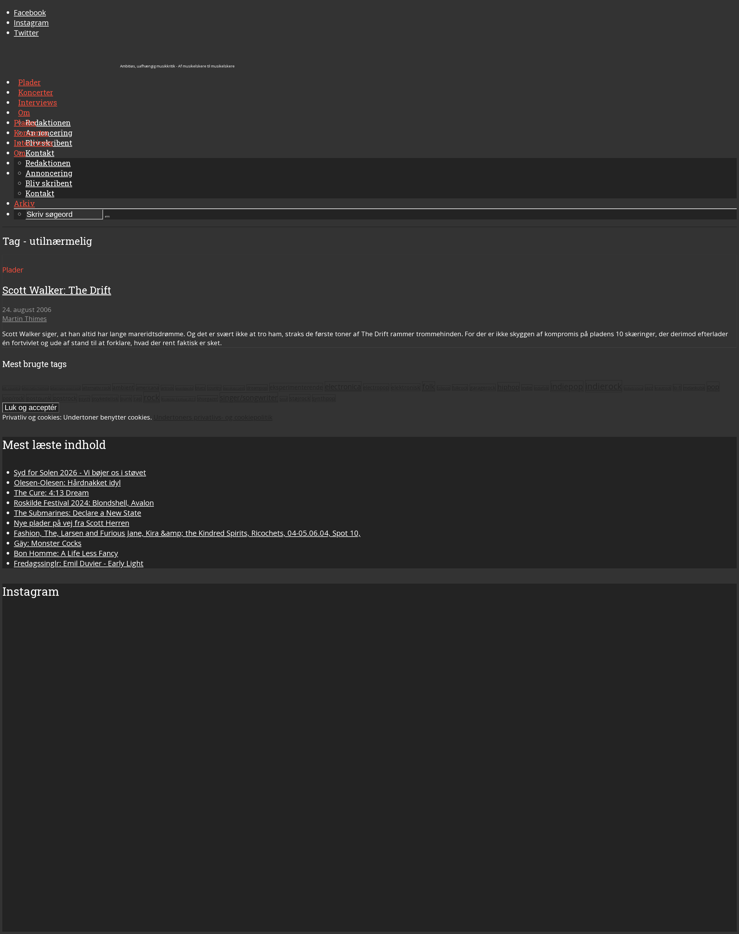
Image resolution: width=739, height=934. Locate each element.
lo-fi (677, 387)
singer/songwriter (249, 397)
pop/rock (13, 398)
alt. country (11, 388)
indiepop (567, 386)
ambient (123, 387)
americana (147, 387)
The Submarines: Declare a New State (77, 513)
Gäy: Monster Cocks (47, 543)
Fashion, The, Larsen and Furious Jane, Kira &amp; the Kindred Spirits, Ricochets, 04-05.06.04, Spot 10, (187, 533)
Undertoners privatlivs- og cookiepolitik (213, 417)
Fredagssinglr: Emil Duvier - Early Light (78, 563)
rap (137, 398)
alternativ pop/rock (65, 388)
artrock (167, 387)
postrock (65, 398)
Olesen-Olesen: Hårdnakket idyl (67, 483)
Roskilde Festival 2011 (178, 399)
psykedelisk (105, 398)
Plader (25, 122)
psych (84, 398)
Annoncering (48, 173)
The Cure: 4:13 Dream (51, 493)
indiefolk (541, 388)
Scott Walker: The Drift (56, 290)
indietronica (633, 388)
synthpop (323, 398)
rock (151, 397)
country (214, 387)
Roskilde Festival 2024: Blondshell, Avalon (84, 503)
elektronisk (405, 387)
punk (126, 398)
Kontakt (39, 193)
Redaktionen (48, 163)
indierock (603, 386)
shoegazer (207, 398)
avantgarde (184, 388)
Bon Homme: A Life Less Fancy (66, 553)
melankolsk (694, 387)
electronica (343, 386)
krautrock (663, 388)
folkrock (460, 387)
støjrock (300, 398)
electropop (376, 387)
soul (283, 398)
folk (428, 386)
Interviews (33, 143)
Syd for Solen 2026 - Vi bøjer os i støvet (80, 472)
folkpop (443, 388)
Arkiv (24, 203)
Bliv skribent (48, 183)
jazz (649, 387)
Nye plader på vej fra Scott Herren (71, 523)
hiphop (508, 386)
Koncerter (31, 133)
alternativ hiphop (35, 388)
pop (713, 386)
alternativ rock (96, 387)
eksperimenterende (296, 387)
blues (200, 387)
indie (527, 387)
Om (20, 153)
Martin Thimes (24, 318)
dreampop (257, 387)
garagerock (482, 387)
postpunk (38, 398)
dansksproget (234, 388)
